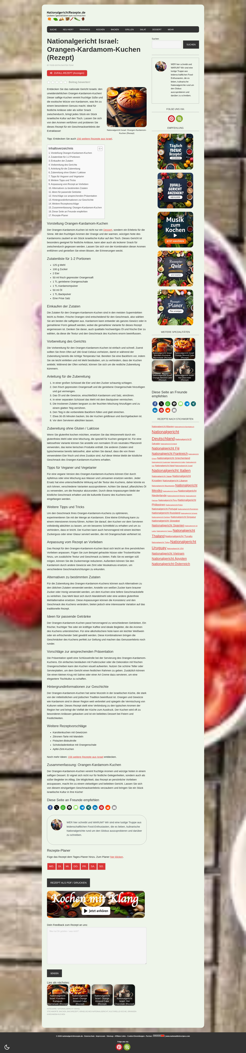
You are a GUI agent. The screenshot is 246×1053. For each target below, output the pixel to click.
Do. (76, 866)
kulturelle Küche (118, 1011)
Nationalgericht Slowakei (166, 520)
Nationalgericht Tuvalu (178, 536)
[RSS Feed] (179, 118)
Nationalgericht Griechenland (173, 458)
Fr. (84, 866)
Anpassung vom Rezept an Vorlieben (69, 184)
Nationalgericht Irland (165, 465)
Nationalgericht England (169, 444)
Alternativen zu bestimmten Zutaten (70, 188)
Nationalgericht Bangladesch (184, 427)
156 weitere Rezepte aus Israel (94, 138)
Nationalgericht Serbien (161, 517)
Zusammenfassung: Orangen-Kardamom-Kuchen (77, 207)
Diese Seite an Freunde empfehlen (69, 211)
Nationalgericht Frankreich (170, 453)
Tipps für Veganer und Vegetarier (67, 176)
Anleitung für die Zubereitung (65, 168)
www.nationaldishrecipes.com (178, 1036)
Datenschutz (89, 1036)
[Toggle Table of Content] (98, 148)
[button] (50, 807)
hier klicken (116, 856)
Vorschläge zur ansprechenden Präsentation (74, 196)
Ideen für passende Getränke (66, 192)
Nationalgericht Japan (162, 476)
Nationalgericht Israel (69, 1009)
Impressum (100, 1036)
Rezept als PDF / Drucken (68, 882)
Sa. (93, 866)
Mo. (51, 866)
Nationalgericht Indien (178, 462)
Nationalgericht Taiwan (164, 531)
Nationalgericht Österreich (171, 564)
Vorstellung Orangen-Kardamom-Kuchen (71, 153)
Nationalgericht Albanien (163, 426)
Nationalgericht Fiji (165, 448)
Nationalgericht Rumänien (188, 509)
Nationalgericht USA (175, 548)
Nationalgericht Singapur (183, 517)
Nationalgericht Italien (171, 470)
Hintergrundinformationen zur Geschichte (73, 200)
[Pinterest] (171, 118)
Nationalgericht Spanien (168, 525)
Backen (62, 1011)
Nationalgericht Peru (167, 500)
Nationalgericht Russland (166, 513)
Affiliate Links (120, 1036)
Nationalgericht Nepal (170, 491)
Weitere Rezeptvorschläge (65, 203)
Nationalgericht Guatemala (161, 462)
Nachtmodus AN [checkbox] (7, 1047)
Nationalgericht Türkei (161, 542)
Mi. (67, 866)
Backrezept (72, 1011)
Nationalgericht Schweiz (189, 513)
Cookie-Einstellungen (135, 1036)
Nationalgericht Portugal (164, 508)
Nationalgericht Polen (174, 505)
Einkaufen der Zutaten (62, 160)
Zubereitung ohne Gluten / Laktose (68, 172)
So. (101, 866)
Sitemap (110, 1036)
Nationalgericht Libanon (175, 480)
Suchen (155, 39)
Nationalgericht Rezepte (66, 15)
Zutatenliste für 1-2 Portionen (65, 157)
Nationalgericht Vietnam (168, 553)
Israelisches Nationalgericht (93, 1011)
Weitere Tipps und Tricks (63, 180)
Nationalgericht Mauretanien (163, 486)
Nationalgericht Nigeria (176, 496)
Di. (60, 866)
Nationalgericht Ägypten (169, 558)
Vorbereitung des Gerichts (64, 164)
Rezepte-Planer (60, 215)
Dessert (107, 229)
